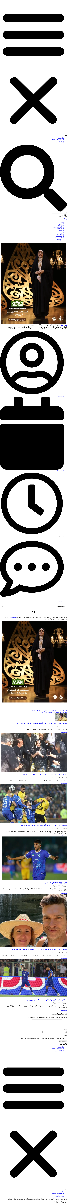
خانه (66, 325)
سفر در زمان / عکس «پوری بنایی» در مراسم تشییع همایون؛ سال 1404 (44, 774)
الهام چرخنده (13, 617)
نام (65, 1032)
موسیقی (61, 230)
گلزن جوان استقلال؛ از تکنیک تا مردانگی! (54, 883)
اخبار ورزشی (60, 223)
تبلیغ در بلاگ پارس (59, 142)
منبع (66, 707)
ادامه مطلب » (63, 732)
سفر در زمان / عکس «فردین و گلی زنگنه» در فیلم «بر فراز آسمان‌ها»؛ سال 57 (42, 723)
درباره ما (61, 141)
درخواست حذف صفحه (57, 139)
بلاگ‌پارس (63, 216)
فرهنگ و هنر (60, 228)
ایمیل (65, 1035)
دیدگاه (65, 1029)
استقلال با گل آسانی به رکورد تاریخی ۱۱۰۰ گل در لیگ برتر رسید (46, 1000)
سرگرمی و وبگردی (58, 227)
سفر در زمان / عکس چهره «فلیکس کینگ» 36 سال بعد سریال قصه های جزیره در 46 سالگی (37, 949)
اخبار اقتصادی (60, 225)
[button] (33, 68)
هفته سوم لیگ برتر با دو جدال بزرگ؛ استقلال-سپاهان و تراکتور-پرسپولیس (43, 825)
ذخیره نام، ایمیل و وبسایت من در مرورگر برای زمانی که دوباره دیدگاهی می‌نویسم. (43, 1038)
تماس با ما (61, 138)
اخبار (62, 222)
